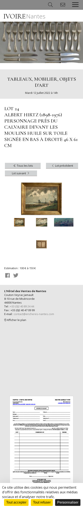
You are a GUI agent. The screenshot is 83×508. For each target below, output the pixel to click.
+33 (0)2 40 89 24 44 (22, 306)
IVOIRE (24, 16)
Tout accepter (16, 502)
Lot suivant (19, 173)
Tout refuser (42, 502)
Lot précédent (63, 165)
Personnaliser (67, 502)
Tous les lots (24, 165)
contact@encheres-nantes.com (34, 314)
